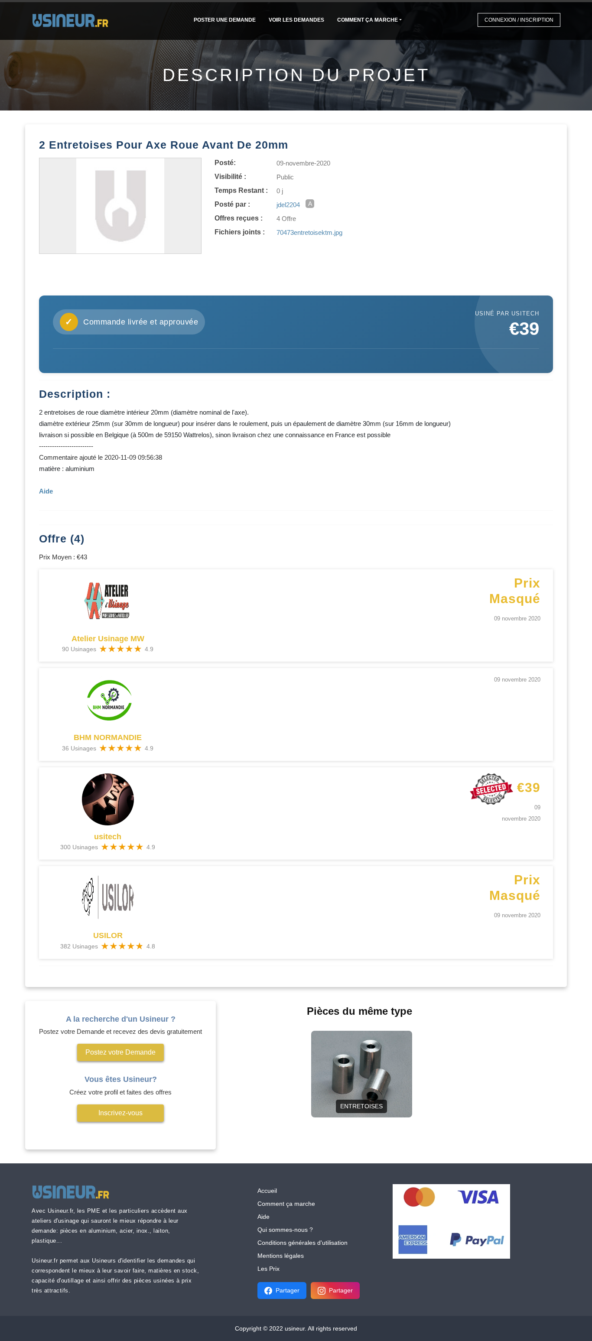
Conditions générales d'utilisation (302, 1242)
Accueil (267, 1190)
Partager (287, 1290)
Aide (263, 1216)
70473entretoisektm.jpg (309, 232)
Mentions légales (280, 1255)
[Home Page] (73, 19)
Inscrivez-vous (120, 1113)
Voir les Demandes (296, 20)
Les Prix (268, 1268)
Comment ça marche (367, 20)
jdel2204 (288, 204)
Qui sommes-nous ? (285, 1229)
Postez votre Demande (120, 1052)
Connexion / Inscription (519, 20)
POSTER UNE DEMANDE (225, 20)
